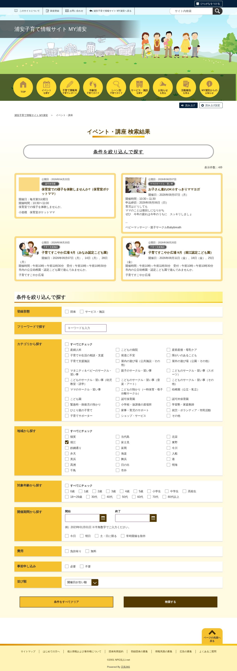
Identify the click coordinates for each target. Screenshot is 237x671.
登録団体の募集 (139, 651)
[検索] (218, 11)
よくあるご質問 (207, 651)
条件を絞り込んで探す (118, 151)
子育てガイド (93, 91)
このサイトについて (29, 11)
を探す (46, 91)
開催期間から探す (29, 512)
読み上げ (190, 105)
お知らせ (209, 91)
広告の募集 (186, 651)
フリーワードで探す (31, 326)
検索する (170, 601)
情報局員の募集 (163, 651)
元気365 (125, 666)
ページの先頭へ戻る (212, 639)
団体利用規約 (116, 651)
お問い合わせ (76, 11)
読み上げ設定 (212, 105)
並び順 (22, 581)
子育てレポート (69, 91)
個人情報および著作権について (84, 651)
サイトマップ (28, 651)
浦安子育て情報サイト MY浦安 (31, 115)
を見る (163, 91)
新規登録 (54, 11)
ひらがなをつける (210, 3)
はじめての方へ (51, 651)
